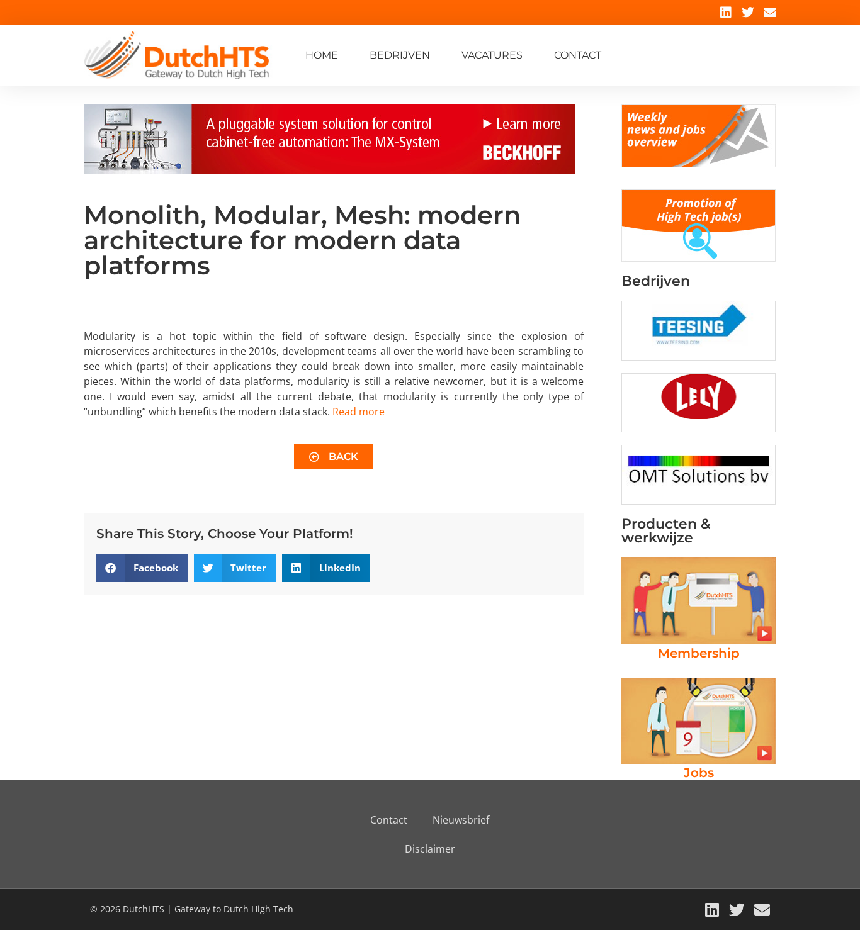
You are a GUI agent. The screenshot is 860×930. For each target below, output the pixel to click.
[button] (142, 568)
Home (321, 55)
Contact (577, 55)
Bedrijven (400, 55)
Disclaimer (430, 849)
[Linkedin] (726, 12)
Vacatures (492, 55)
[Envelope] (770, 12)
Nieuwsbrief (461, 820)
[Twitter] (748, 12)
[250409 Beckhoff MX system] (329, 170)
